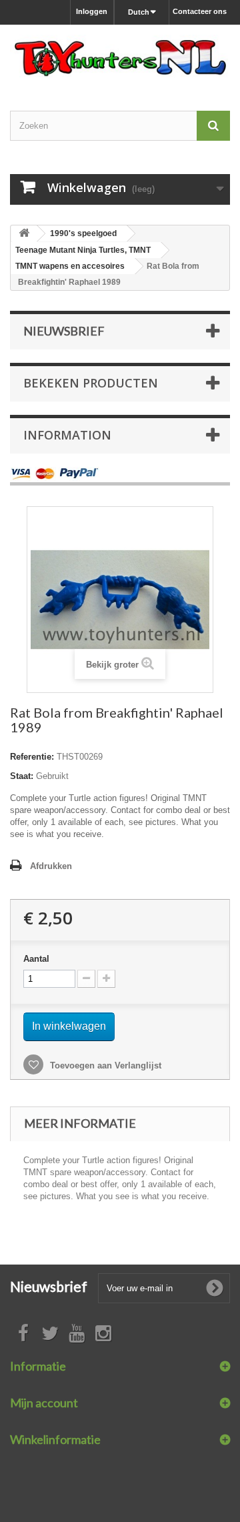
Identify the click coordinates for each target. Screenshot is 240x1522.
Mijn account (44, 1402)
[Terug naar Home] (24, 233)
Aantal (36, 959)
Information (67, 435)
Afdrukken (51, 866)
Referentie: (32, 757)
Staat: (21, 776)
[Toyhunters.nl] (120, 56)
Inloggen (91, 11)
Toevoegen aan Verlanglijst (104, 1065)
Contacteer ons (200, 11)
